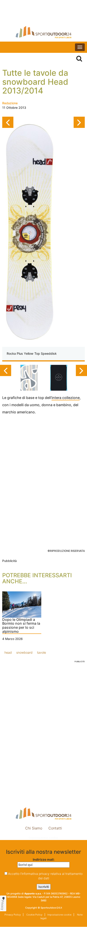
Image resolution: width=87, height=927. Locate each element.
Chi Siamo (33, 828)
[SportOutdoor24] (43, 32)
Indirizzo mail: (43, 859)
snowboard (24, 652)
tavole (41, 652)
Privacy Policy (12, 914)
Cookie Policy (34, 914)
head (8, 652)
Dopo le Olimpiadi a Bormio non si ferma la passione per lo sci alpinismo (21, 626)
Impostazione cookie (43, 838)
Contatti (55, 828)
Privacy (2, 905)
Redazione (10, 103)
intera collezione (66, 397)
